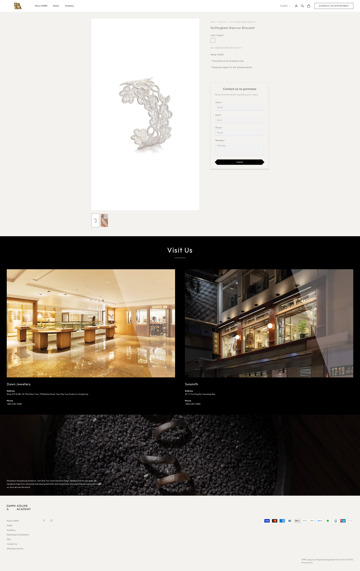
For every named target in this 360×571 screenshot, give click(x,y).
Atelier (56, 6)
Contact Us (12, 544)
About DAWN (41, 6)
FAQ (9, 539)
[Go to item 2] (104, 220)
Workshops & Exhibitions (18, 534)
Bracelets (222, 22)
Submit (239, 162)
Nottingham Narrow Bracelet (243, 22)
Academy (69, 6)
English (284, 6)
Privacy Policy (307, 563)
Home (213, 22)
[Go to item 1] (95, 220)
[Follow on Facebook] (44, 520)
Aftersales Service (15, 548)
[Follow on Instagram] (51, 520)
